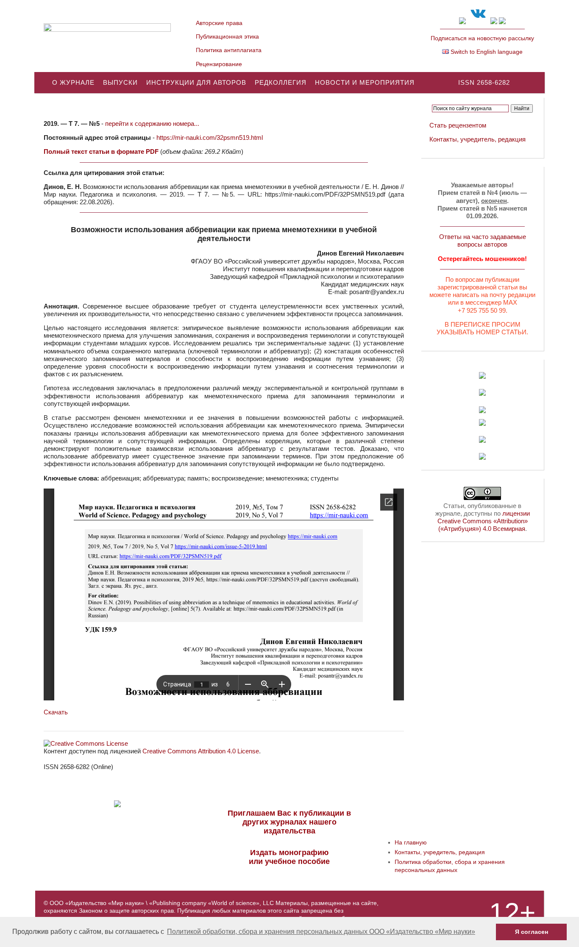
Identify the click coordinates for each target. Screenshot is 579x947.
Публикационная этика (227, 36)
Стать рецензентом (457, 125)
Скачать (56, 712)
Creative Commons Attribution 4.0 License (200, 751)
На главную (411, 842)
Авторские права (219, 22)
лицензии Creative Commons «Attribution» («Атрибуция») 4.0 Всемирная (483, 521)
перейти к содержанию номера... (152, 123)
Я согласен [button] (531, 931)
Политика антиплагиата (229, 50)
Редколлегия (280, 82)
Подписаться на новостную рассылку (482, 38)
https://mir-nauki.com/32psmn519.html (209, 137)
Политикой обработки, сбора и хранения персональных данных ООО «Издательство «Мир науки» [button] (321, 931)
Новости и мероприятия (365, 82)
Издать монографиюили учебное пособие (289, 857)
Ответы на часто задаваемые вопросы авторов (482, 240)
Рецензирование (219, 64)
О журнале (73, 82)
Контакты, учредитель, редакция (477, 139)
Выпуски (120, 82)
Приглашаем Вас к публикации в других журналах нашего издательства (289, 822)
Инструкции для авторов (196, 82)
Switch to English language (486, 51)
